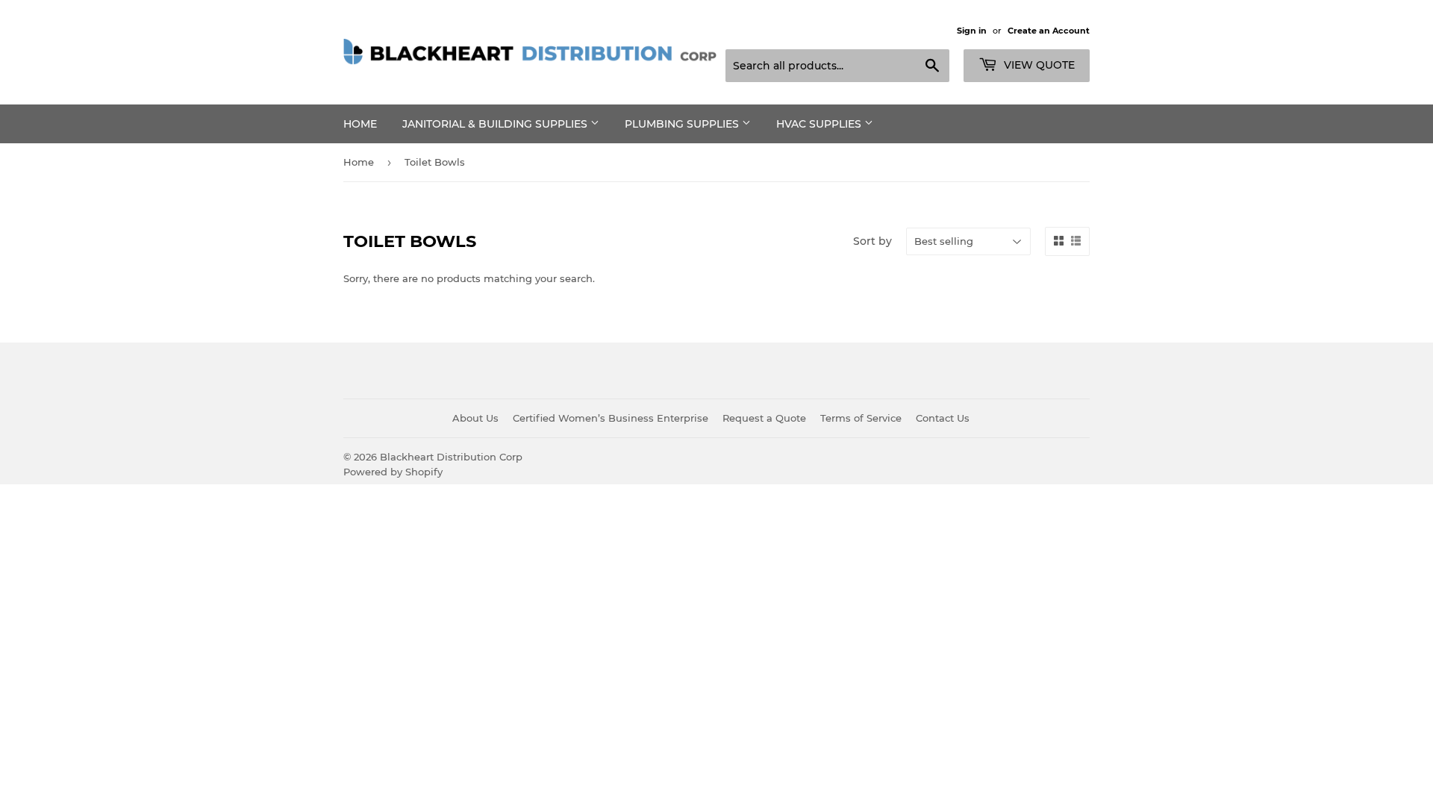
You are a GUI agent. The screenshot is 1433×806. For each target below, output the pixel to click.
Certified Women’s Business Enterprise (610, 418)
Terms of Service (861, 418)
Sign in (972, 30)
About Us (475, 418)
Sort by (872, 241)
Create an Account (1049, 30)
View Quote (1038, 65)
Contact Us (943, 418)
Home (360, 124)
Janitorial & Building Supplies (496, 124)
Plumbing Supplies (683, 124)
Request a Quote (764, 418)
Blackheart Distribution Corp (451, 457)
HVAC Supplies (820, 124)
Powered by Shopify (393, 472)
